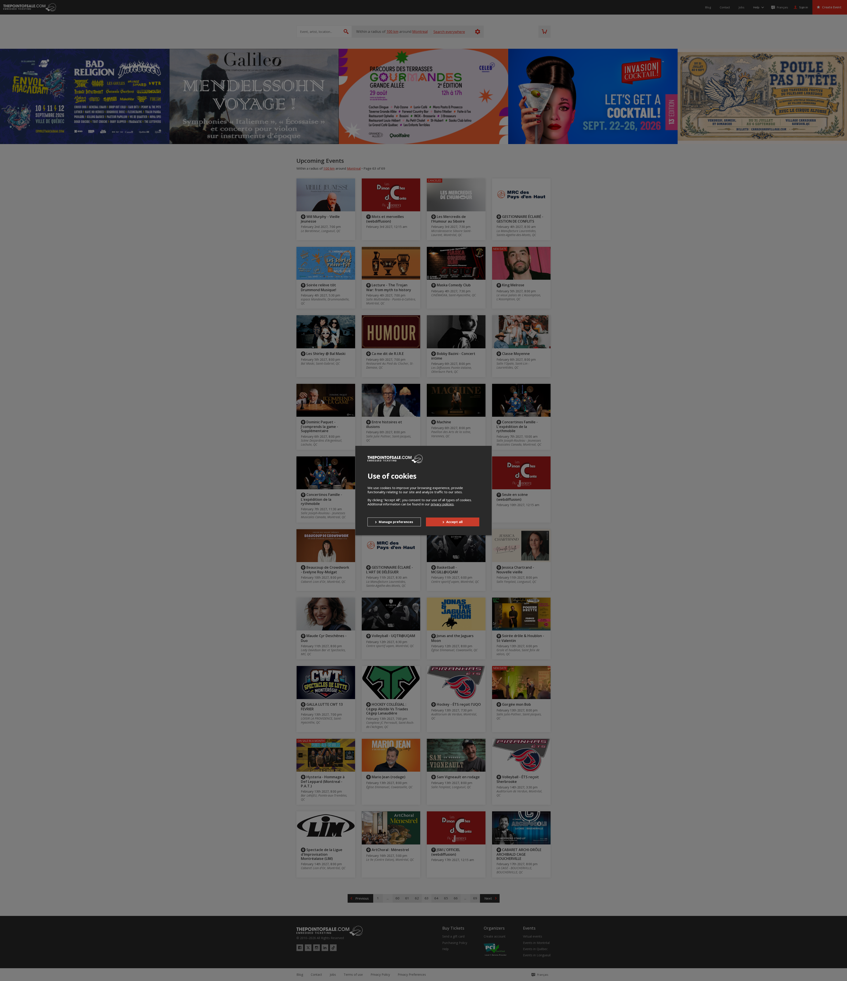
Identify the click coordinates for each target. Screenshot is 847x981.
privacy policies (442, 504)
